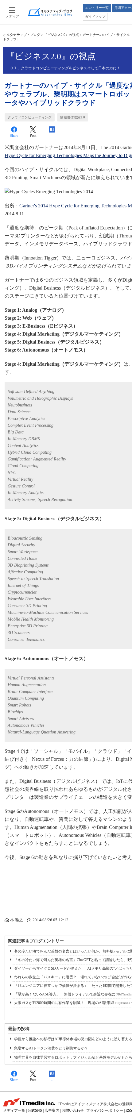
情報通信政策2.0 (72, 117)
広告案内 (52, 1110)
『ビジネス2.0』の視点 (61, 35)
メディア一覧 (14, 1110)
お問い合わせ (73, 1110)
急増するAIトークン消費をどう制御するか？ (51, 1048)
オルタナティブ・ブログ (21, 35)
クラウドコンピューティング (30, 117)
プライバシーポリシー (104, 1110)
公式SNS (35, 1110)
